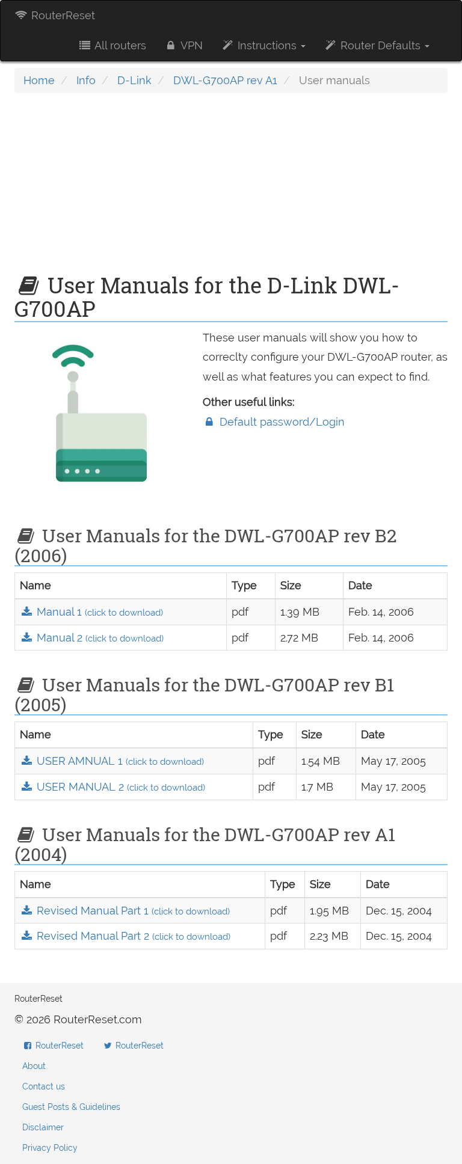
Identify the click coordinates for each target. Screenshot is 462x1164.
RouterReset (61, 15)
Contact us (43, 1086)
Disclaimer (43, 1127)
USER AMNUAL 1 (119, 761)
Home (39, 80)
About (34, 1066)
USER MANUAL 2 (119, 786)
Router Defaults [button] (380, 45)
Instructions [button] (267, 45)
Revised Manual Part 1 (132, 910)
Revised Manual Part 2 (132, 936)
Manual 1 (98, 611)
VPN (190, 45)
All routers (119, 45)
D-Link (134, 80)
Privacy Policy (50, 1148)
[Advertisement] (231, 189)
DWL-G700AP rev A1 (225, 80)
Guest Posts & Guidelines (71, 1107)
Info (86, 80)
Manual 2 (99, 637)
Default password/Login (281, 421)
